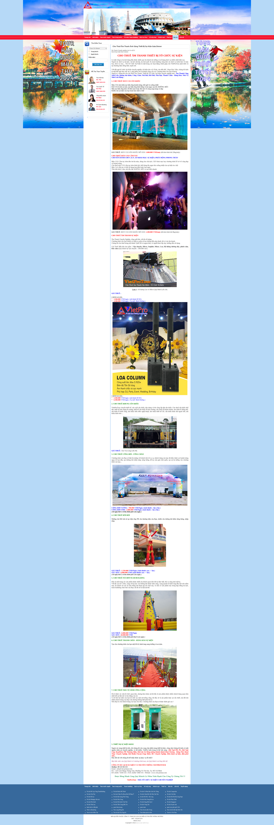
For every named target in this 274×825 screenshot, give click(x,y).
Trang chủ (87, 37)
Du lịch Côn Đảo (171, 794)
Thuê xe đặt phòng (91, 810)
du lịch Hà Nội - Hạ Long (146, 796)
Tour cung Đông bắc (118, 810)
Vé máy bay (152, 37)
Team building (128, 786)
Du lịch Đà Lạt (90, 796)
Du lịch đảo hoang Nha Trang (121, 796)
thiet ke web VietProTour (142, 823)
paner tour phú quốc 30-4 (173, 807)
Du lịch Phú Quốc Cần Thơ (120, 802)
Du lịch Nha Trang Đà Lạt (146, 799)
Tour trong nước (117, 37)
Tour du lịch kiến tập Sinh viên (174, 810)
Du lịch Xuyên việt (172, 804)
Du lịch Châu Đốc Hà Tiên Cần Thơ (149, 794)
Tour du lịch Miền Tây (92, 812)
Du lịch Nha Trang (118, 799)
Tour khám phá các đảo (146, 812)
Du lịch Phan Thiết (171, 799)
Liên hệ (181, 37)
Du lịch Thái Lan (91, 804)
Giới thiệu (95, 37)
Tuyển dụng (184, 786)
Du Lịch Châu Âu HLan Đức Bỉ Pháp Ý (123, 794)
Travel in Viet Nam (172, 812)
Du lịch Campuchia (172, 791)
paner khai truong (117, 807)
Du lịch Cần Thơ (91, 794)
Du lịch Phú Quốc (91, 802)
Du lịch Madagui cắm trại (93, 799)
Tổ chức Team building (131, 37)
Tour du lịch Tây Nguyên (119, 812)
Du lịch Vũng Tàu (144, 804)
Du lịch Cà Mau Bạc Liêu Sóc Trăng (149, 791)
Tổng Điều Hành (101, 95)
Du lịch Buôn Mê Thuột (119, 791)
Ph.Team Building (101, 104)
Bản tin (175, 37)
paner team (143, 807)
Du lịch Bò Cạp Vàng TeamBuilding (96, 791)
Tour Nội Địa (100, 77)
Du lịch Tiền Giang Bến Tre (120, 804)
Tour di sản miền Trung (146, 810)
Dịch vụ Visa (143, 37)
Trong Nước (94, 51)
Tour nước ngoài (105, 37)
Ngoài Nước (94, 54)
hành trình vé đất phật (92, 807)
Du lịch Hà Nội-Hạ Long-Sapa (175, 796)
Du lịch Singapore (171, 802)
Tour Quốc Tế (100, 86)
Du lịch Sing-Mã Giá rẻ (146, 802)
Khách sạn (161, 37)
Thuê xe (169, 37)
